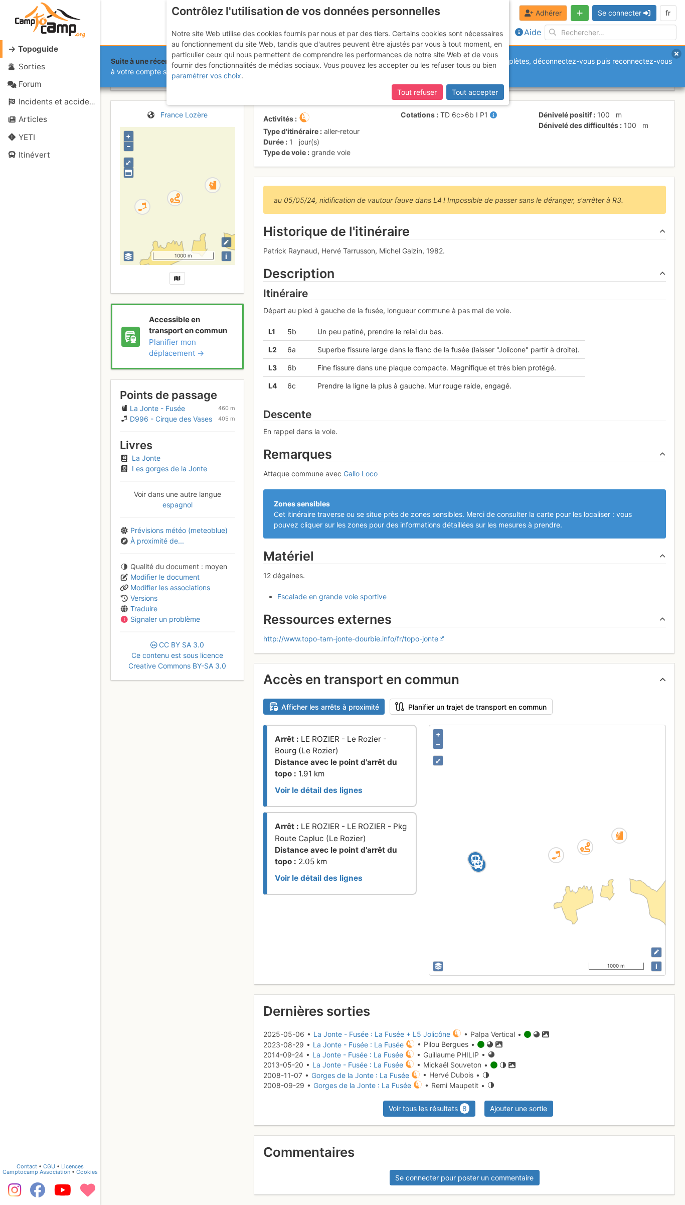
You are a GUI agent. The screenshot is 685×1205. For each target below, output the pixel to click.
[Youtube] (62, 1193)
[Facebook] (37, 1193)
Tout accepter (475, 92)
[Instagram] (12, 1193)
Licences (72, 1166)
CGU (49, 1166)
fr (667, 13)
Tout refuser (417, 92)
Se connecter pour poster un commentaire (464, 1177)
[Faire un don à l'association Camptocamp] (87, 1193)
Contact (27, 1166)
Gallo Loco (361, 473)
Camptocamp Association (36, 1171)
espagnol (177, 504)
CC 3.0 (177, 655)
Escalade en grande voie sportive (332, 596)
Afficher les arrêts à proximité (330, 707)
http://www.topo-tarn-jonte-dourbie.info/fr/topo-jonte (350, 638)
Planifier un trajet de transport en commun (477, 707)
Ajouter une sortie (518, 1108)
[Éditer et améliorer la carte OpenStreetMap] (226, 242)
